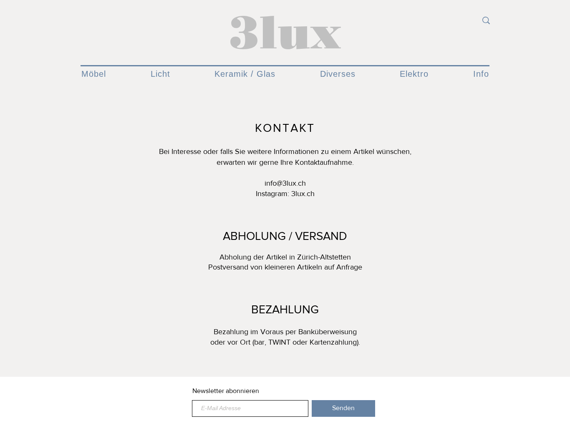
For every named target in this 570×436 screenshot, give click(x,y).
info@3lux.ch (285, 183)
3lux (285, 32)
